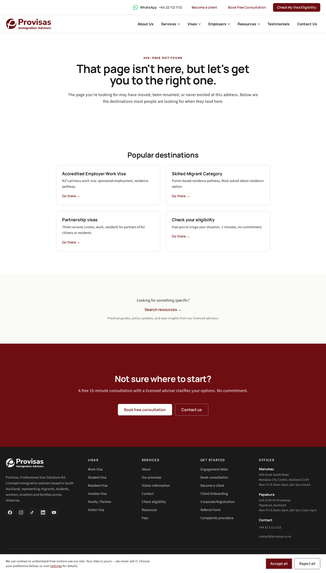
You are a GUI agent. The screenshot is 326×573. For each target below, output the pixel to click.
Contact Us (307, 23)
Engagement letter (214, 469)
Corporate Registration (217, 501)
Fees (145, 518)
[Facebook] (10, 512)
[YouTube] (54, 512)
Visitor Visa (96, 509)
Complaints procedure (216, 518)
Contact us (191, 409)
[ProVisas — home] (28, 24)
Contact (148, 493)
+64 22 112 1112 (270, 527)
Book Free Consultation (247, 7)
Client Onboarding (214, 493)
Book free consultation (145, 409)
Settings (56, 566)
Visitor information (156, 485)
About (146, 469)
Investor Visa (97, 493)
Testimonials (278, 23)
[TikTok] (32, 512)
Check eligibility (154, 501)
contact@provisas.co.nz (275, 536)
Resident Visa (98, 485)
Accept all (279, 563)
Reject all (307, 563)
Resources (149, 509)
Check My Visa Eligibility (296, 7)
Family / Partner (99, 501)
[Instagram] (21, 512)
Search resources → (163, 309)
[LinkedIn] (43, 512)
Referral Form (210, 509)
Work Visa (95, 469)
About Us (145, 23)
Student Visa (97, 477)
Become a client (204, 7)
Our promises (151, 477)
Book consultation (214, 477)
